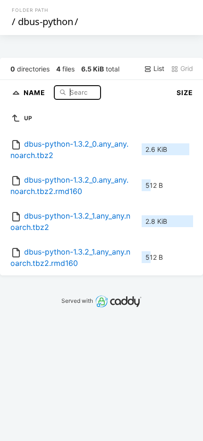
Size (185, 92)
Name (35, 92)
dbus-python (45, 21)
